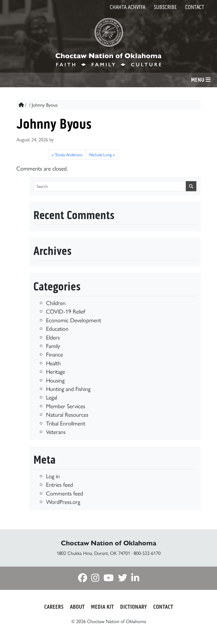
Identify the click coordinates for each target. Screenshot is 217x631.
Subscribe (165, 7)
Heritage (55, 371)
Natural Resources (67, 414)
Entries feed (59, 484)
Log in (53, 476)
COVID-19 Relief (65, 311)
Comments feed (64, 493)
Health (53, 363)
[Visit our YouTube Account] (108, 579)
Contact (194, 7)
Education (57, 328)
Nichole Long (100, 154)
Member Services (65, 406)
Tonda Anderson (69, 154)
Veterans (56, 431)
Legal (51, 397)
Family (53, 345)
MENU (198, 79)
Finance (54, 354)
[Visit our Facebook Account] (82, 579)
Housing (55, 380)
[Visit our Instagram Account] (95, 579)
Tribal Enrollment (65, 423)
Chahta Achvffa (127, 7)
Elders (53, 337)
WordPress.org (63, 501)
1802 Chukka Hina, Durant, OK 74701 (93, 553)
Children (56, 302)
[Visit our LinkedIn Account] (135, 579)
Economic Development (73, 320)
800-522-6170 (147, 553)
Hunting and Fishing (68, 388)
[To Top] (199, 617)
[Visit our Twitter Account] (122, 579)
